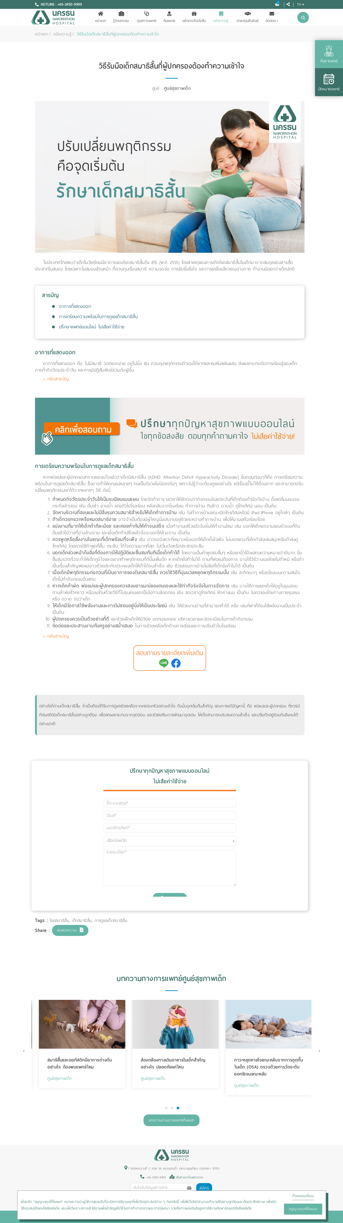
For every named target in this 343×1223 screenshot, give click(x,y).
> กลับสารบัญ (56, 379)
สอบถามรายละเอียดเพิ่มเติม (169, 653)
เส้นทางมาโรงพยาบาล (189, 1177)
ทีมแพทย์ (169, 21)
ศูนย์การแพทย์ (147, 21)
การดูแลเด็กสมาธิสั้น (110, 920)
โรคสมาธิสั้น (59, 920)
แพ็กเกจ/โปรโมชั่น (194, 21)
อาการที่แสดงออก (75, 306)
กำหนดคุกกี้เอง (303, 1196)
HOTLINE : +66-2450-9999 (61, 4)
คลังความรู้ (220, 21)
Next (319, 1051)
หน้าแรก (100, 21)
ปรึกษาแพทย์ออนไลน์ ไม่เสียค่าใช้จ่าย (92, 327)
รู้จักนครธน (121, 21)
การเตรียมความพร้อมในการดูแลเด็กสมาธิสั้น (98, 316)
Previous (24, 1051)
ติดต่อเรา (272, 21)
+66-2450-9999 (155, 1177)
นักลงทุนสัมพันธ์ (248, 21)
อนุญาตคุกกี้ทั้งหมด (303, 1209)
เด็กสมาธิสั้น (82, 920)
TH (299, 4)
